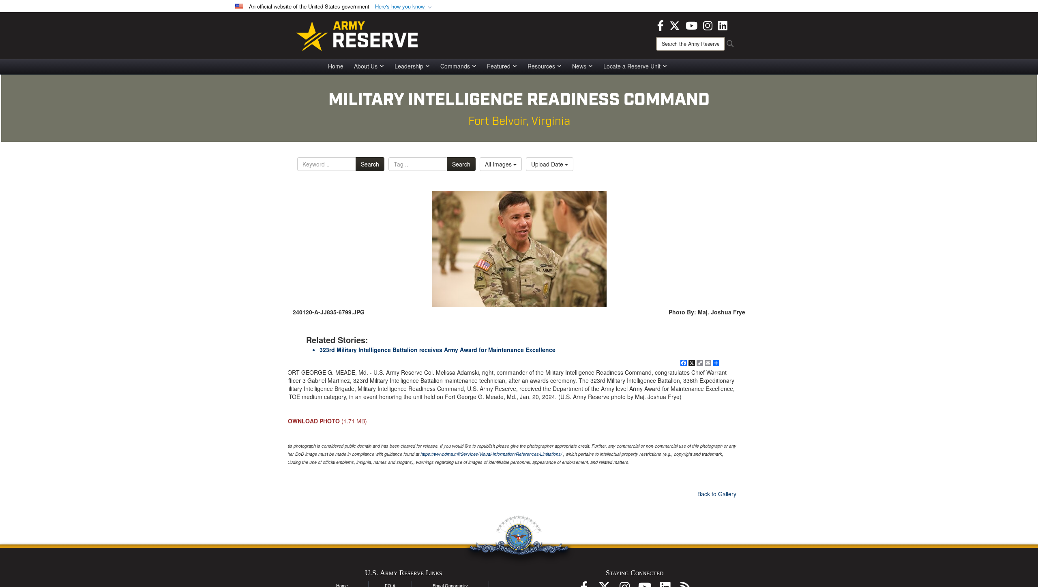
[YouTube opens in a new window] (691, 25)
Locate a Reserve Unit (632, 66)
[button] (404, 6)
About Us (365, 66)
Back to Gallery (716, 494)
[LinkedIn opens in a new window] (722, 25)
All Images (499, 164)
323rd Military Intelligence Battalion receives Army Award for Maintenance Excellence (437, 350)
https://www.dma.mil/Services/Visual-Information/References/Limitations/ (491, 454)
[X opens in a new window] (674, 25)
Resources (541, 66)
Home (335, 66)
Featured (498, 66)
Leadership (409, 66)
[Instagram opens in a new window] (707, 25)
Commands (455, 66)
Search (370, 164)
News (579, 66)
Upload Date (548, 164)
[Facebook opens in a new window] (660, 25)
